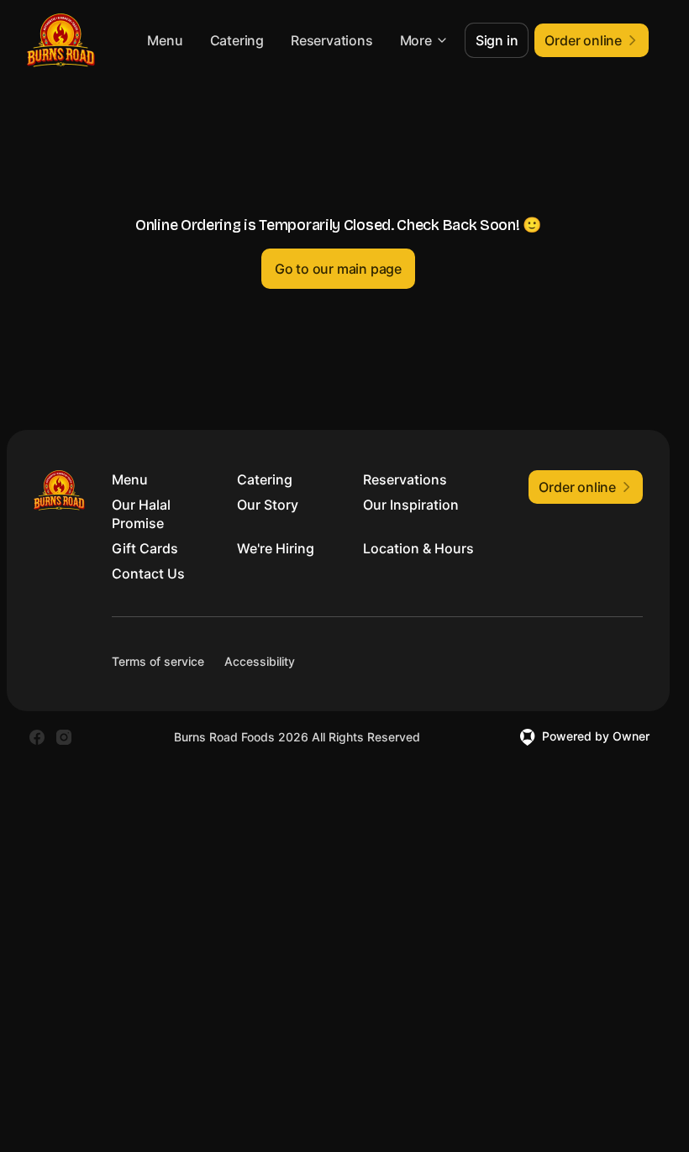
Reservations (332, 40)
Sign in (497, 40)
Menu (164, 40)
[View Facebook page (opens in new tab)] (37, 737)
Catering (237, 40)
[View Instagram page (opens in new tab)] (64, 737)
